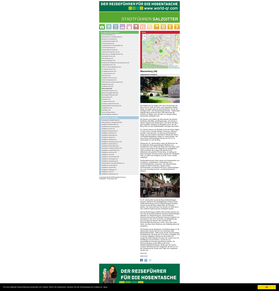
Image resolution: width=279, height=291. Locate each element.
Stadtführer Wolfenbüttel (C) (110, 124)
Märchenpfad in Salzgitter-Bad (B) (112, 122)
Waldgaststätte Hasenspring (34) (111, 106)
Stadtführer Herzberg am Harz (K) (112, 142)
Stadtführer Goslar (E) (108, 129)
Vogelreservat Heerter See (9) (110, 52)
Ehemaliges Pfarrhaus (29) (110, 95)
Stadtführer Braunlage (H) (109, 135)
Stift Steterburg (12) (107, 58)
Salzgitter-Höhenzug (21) (109, 78)
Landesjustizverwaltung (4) (110, 41)
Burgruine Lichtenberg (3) (109, 39)
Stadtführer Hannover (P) (109, 152)
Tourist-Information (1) (108, 35)
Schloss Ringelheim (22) (109, 80)
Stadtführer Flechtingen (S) (110, 159)
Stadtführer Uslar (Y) (108, 172)
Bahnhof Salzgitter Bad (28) (110, 93)
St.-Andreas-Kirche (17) (109, 69)
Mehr (105, 287)
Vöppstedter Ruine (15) (109, 65)
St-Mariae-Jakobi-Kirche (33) (110, 103)
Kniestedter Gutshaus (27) (109, 90)
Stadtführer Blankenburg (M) (110, 146)
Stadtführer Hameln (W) (109, 167)
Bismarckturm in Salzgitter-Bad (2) (112, 37)
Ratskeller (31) (106, 99)
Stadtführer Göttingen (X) (109, 169)
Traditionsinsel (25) (107, 86)
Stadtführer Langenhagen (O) (110, 150)
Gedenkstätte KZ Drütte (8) (109, 50)
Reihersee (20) (106, 75)
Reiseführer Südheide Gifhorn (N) (112, 148)
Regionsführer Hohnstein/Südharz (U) (113, 163)
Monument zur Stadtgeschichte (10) (112, 54)
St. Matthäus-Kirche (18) (109, 71)
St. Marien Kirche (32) (108, 101)
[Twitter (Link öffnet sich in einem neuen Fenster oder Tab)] (146, 261)
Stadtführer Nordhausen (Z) (110, 174)
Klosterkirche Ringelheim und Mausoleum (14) (115, 63)
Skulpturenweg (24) (107, 84)
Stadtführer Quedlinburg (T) (110, 161)
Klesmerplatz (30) (107, 97)
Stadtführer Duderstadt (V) (109, 165)
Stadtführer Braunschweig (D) (110, 126)
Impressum (143, 253)
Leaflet (170, 64)
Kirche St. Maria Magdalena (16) (111, 67)
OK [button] (267, 287)
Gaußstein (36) (106, 110)
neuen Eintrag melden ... (109, 112)
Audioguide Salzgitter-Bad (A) (110, 120)
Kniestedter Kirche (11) (108, 56)
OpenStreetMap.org (174, 68)
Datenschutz (144, 256)
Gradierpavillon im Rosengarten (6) (112, 45)
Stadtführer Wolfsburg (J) (109, 139)
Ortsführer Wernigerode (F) (110, 131)
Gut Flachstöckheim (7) (108, 47)
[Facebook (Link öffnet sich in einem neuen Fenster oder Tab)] (141, 261)
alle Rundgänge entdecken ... (110, 114)
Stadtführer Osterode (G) (109, 133)
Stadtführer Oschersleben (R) (110, 157)
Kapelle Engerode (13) (108, 60)
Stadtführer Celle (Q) (108, 154)
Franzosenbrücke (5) (108, 43)
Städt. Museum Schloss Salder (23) (112, 82)
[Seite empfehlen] (150, 261)
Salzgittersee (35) (107, 108)
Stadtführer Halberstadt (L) (109, 144)
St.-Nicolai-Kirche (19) (108, 73)
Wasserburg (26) (107, 88)
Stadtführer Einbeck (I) (108, 137)
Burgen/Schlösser (162, 76)
